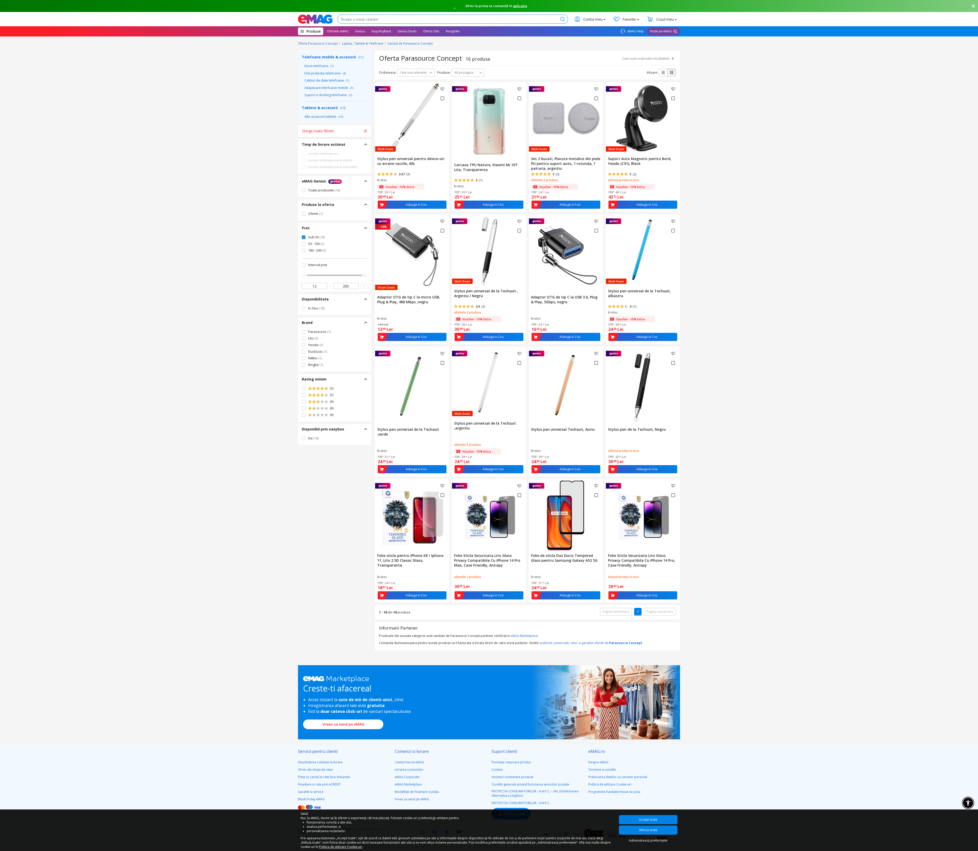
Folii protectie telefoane (325, 73)
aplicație (520, 6)
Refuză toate (648, 830)
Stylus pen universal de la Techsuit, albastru (639, 293)
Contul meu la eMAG (409, 762)
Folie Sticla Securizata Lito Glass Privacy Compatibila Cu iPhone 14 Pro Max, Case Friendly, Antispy (487, 560)
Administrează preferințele (648, 840)
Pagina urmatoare (660, 611)
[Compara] (442, 98)
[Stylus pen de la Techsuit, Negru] (643, 386)
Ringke (315, 364)
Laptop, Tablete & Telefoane (362, 43)
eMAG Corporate (407, 777)
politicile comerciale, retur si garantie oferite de (591, 643)
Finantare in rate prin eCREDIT (319, 784)
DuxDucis (317, 351)
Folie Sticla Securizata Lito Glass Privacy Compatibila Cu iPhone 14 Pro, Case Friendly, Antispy (641, 560)
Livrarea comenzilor (409, 769)
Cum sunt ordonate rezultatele (646, 58)
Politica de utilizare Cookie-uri (609, 784)
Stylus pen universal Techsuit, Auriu (563, 429)
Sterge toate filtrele (318, 130)
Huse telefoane (319, 65)
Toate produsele (324, 190)
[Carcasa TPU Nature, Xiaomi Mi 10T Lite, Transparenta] (489, 121)
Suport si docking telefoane (328, 95)
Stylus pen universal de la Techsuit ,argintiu (485, 425)
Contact (497, 769)
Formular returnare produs (511, 762)
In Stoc (316, 308)
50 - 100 (316, 243)
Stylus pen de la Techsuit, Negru (637, 429)
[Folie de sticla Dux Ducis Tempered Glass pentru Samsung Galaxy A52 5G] (566, 515)
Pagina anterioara (616, 611)
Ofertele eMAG (337, 31)
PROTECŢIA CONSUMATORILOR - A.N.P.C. (521, 803)
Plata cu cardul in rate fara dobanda (324, 777)
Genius (360, 31)
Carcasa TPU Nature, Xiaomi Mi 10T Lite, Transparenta (486, 167)
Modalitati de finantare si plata (417, 792)
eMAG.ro (596, 751)
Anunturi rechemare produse (513, 777)
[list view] (663, 73)
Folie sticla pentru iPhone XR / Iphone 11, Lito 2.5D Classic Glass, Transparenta (410, 560)
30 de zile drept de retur (315, 769)
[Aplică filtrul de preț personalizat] (364, 286)
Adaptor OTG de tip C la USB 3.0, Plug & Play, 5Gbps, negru (564, 299)
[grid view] (671, 73)
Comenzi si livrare (412, 751)
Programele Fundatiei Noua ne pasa (614, 792)
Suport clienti (504, 751)
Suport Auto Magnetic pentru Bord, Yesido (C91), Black (639, 161)
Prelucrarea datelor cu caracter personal (617, 777)
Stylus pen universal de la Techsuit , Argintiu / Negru (486, 293)
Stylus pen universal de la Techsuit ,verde (408, 432)
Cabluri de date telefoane (326, 80)
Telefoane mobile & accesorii (333, 57)
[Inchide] (973, 6)
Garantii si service (310, 792)
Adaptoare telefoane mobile (328, 87)
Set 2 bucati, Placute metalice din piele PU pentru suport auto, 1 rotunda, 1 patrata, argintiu (565, 163)
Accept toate (648, 819)
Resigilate (453, 31)
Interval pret (317, 265)
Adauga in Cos (416, 204)
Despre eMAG (598, 762)
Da (313, 438)
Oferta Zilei (431, 31)
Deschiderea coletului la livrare (320, 762)
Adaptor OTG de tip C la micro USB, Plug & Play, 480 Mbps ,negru (408, 299)
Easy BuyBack (381, 31)
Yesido (315, 345)
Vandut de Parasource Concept (410, 43)
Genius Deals (407, 31)
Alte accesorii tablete (323, 116)
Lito (313, 338)
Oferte (315, 213)
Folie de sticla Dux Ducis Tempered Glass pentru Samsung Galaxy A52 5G (564, 558)
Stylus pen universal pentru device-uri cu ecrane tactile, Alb (410, 161)
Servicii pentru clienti (318, 751)
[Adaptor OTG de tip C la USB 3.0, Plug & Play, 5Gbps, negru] (566, 254)
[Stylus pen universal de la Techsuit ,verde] (412, 386)
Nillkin (315, 358)
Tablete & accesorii (324, 107)
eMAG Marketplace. (525, 636)
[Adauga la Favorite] (442, 89)
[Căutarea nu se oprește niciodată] (315, 19)
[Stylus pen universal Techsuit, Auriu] (566, 386)
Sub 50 (316, 237)
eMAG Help (635, 31)
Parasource (319, 331)
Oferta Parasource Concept (318, 43)
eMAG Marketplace (408, 784)
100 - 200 (317, 250)
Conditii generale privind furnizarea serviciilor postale (530, 784)
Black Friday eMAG (311, 799)
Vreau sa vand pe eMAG (343, 724)
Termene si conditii (602, 769)
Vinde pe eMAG (661, 31)
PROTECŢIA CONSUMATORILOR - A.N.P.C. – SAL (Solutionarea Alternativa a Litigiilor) (535, 793)
